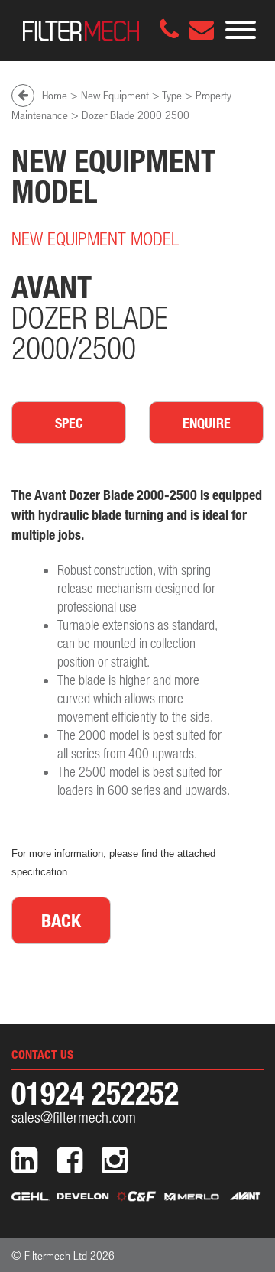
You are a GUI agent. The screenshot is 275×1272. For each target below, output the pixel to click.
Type (172, 95)
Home (54, 95)
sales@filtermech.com (73, 1117)
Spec (69, 422)
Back (61, 920)
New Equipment (115, 95)
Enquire (207, 422)
